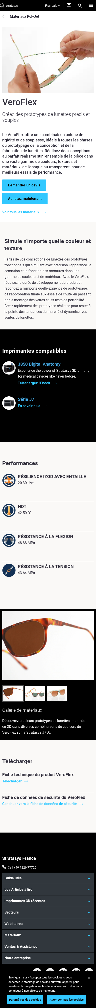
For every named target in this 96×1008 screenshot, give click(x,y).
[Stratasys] (9, 6)
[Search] (80, 5)
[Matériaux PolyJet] (6, 16)
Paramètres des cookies (25, 999)
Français (51, 5)
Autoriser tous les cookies (67, 999)
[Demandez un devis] (69, 5)
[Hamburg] (90, 5)
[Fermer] (89, 978)
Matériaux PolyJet (24, 16)
